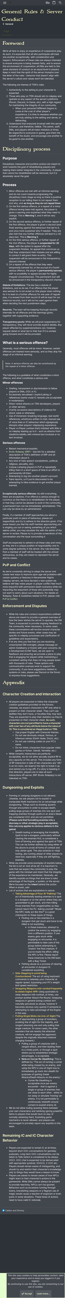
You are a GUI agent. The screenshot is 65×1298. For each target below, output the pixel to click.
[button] (5, 3)
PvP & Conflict (10, 599)
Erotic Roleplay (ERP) (20, 451)
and (14, 1210)
